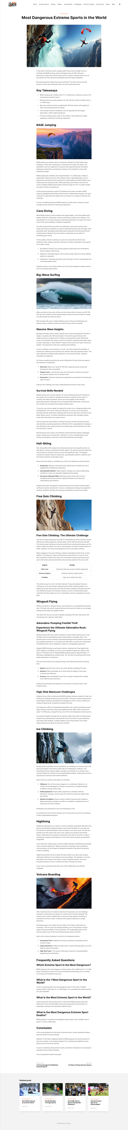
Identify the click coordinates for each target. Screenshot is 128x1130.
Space (108, 4)
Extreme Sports (44, 4)
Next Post (80, 1064)
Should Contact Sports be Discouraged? (96, 1102)
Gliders (59, 4)
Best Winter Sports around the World (28, 1102)
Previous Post (47, 1065)
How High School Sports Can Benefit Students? (74, 1102)
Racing (53, 4)
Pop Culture (100, 4)
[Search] (119, 4)
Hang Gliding (68, 4)
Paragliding (77, 4)
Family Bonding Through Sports (50, 1102)
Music (35, 4)
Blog (113, 4)
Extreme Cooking (89, 4)
